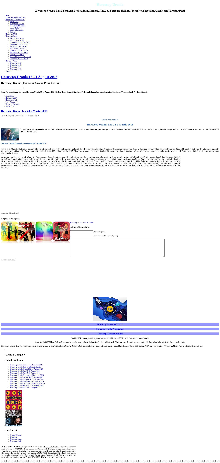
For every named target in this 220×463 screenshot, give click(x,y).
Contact (8, 71)
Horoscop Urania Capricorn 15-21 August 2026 (27, 383)
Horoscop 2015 (15, 69)
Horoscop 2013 (15, 65)
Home (8, 15)
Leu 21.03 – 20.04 (16, 40)
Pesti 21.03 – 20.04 (17, 48)
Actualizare (10, 96)
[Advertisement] (200, 172)
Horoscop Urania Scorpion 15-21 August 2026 (27, 379)
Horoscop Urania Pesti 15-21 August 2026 (25, 387)
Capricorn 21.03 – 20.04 (19, 59)
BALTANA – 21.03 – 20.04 (20, 57)
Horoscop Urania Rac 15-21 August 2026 (25, 371)
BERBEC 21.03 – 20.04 (19, 53)
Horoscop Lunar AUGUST (110, 324)
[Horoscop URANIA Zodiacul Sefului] (9, 244)
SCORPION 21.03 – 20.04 (20, 42)
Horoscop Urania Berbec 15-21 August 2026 (26, 365)
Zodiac (12, 32)
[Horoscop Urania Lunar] (14, 426)
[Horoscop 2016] (14, 409)
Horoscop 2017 (11, 98)
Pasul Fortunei (11, 102)
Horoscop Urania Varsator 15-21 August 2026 (26, 385)
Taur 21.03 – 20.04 (17, 55)
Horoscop (13, 437)
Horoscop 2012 (15, 63)
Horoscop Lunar (11, 36)
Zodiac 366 (10, 106)
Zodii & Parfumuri (16, 30)
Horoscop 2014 (15, 67)
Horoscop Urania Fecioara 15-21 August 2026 (27, 375)
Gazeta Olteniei (15, 435)
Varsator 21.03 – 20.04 (18, 46)
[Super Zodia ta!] (14, 417)
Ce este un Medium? (17, 26)
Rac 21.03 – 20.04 (16, 38)
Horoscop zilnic (16, 441)
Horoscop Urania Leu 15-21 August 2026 (25, 373)
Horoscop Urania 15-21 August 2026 (29, 77)
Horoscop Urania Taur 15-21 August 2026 (25, 367)
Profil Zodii (14, 22)
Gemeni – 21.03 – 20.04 (19, 51)
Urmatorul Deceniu (12, 104)
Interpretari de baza (17, 24)
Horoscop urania (12, 100)
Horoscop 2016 (11, 34)
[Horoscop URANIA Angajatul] (26, 244)
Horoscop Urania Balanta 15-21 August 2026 (26, 377)
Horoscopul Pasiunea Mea (15, 20)
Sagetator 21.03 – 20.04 (18, 44)
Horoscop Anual (11, 61)
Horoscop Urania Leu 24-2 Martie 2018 (24, 110)
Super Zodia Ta (15, 28)
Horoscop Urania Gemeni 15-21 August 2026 (26, 369)
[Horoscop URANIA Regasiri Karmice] (61, 244)
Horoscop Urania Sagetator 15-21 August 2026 (27, 381)
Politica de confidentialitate (15, 18)
